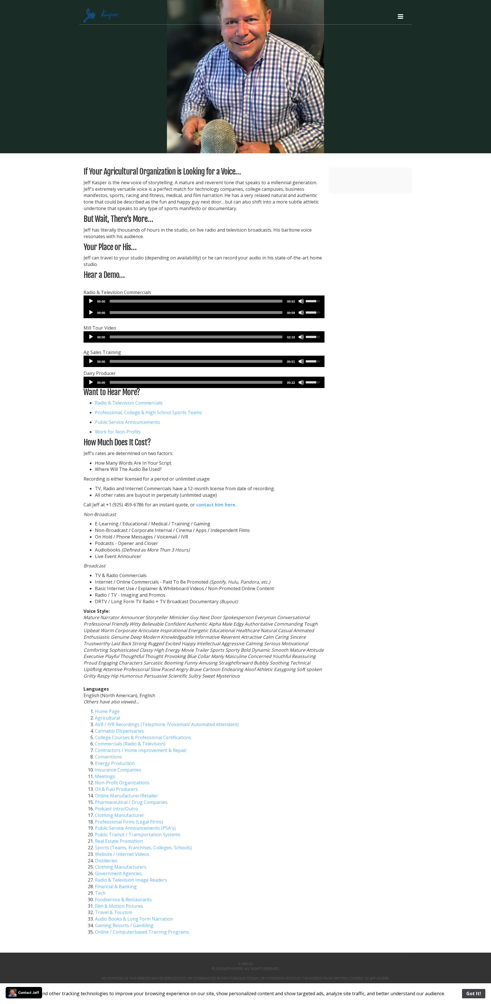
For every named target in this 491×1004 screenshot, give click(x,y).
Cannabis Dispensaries (119, 731)
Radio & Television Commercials (129, 403)
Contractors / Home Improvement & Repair (141, 750)
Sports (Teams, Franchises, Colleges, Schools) (143, 847)
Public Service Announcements (127, 422)
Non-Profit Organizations (122, 782)
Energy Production (115, 763)
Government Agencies (118, 873)
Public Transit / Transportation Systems (137, 834)
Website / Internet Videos (122, 854)
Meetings (105, 776)
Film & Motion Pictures (119, 906)
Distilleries (106, 861)
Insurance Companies (118, 770)
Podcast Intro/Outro (116, 809)
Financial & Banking (116, 886)
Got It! (473, 993)
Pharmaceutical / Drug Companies (131, 802)
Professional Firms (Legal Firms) (129, 822)
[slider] (196, 301)
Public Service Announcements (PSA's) (135, 828)
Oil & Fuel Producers (116, 789)
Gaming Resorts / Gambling (124, 925)
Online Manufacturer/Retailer (126, 796)
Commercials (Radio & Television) (130, 744)
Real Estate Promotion (119, 841)
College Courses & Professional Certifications (143, 737)
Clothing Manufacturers (120, 867)
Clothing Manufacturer (119, 815)
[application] (204, 301)
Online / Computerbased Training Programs (142, 932)
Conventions (108, 757)
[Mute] (301, 301)
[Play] (91, 301)
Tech (100, 893)
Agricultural (107, 718)
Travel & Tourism (113, 912)
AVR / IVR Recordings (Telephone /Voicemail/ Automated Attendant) (167, 724)
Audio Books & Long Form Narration (134, 919)
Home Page (107, 711)
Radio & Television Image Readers (131, 880)
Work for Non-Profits (118, 432)
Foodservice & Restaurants (123, 899)
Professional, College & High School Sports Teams (148, 412)
